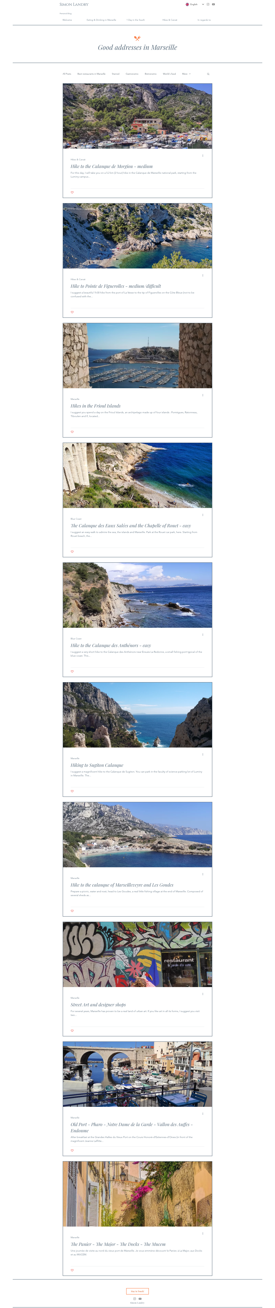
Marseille (75, 399)
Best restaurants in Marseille (92, 74)
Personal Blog (65, 13)
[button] (204, 20)
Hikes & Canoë (78, 159)
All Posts (67, 74)
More (184, 74)
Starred (115, 74)
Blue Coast (76, 519)
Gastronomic (132, 74)
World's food (169, 74)
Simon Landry (74, 4)
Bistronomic (151, 74)
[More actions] (204, 155)
